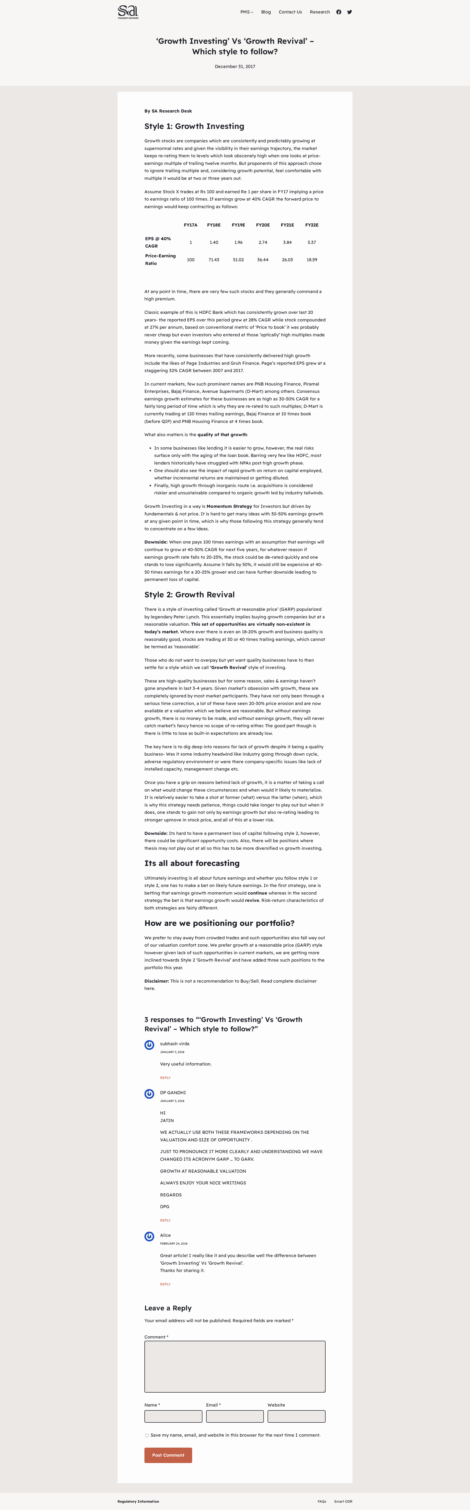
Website (276, 1405)
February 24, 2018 (174, 1243)
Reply (165, 1078)
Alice (165, 1235)
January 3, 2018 (172, 1052)
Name (152, 1405)
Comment (156, 1337)
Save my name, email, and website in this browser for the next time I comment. (235, 1435)
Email (213, 1405)
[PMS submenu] (252, 12)
